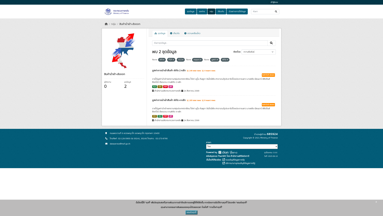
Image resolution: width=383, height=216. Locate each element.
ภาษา (208, 142)
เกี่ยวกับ (221, 11)
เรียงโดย (236, 51)
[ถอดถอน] (163, 60)
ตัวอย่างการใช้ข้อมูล (237, 11)
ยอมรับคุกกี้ (191, 212)
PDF (165, 87)
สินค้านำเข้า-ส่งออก (129, 24)
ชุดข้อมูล (190, 11)
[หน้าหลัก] (106, 24)
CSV (160, 87)
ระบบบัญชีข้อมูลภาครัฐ (235, 159)
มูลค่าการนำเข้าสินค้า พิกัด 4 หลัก (169, 100)
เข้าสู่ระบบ (274, 2)
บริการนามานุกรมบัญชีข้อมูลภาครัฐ (240, 163)
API (171, 87)
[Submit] (276, 11)
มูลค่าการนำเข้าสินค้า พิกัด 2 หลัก (169, 70)
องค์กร (202, 11)
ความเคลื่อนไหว (193, 33)
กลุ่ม (211, 11)
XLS (154, 87)
